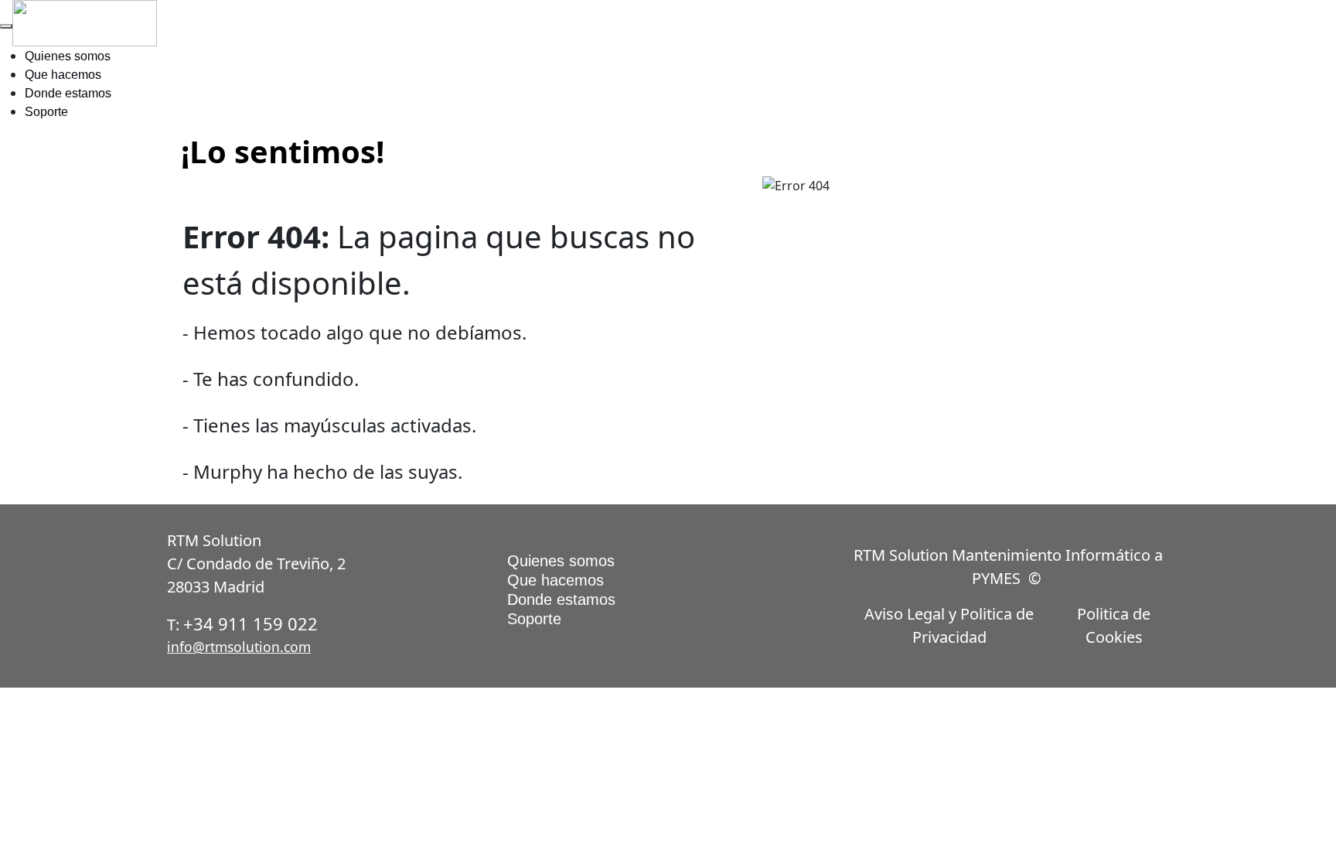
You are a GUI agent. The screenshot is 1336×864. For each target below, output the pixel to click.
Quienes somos (68, 56)
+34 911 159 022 (250, 623)
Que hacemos (63, 74)
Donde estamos (68, 93)
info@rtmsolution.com (239, 646)
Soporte (46, 111)
